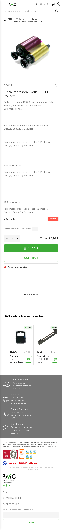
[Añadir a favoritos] (56, 86)
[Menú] (3, 4)
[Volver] (5, 20)
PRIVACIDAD (48, 467)
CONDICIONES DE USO (26, 467)
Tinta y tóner (21, 19)
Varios (53, 219)
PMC (10, 19)
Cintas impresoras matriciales (25, 21)
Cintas (34, 19)
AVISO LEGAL (39, 467)
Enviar (31, 522)
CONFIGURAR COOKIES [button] (31, 469)
